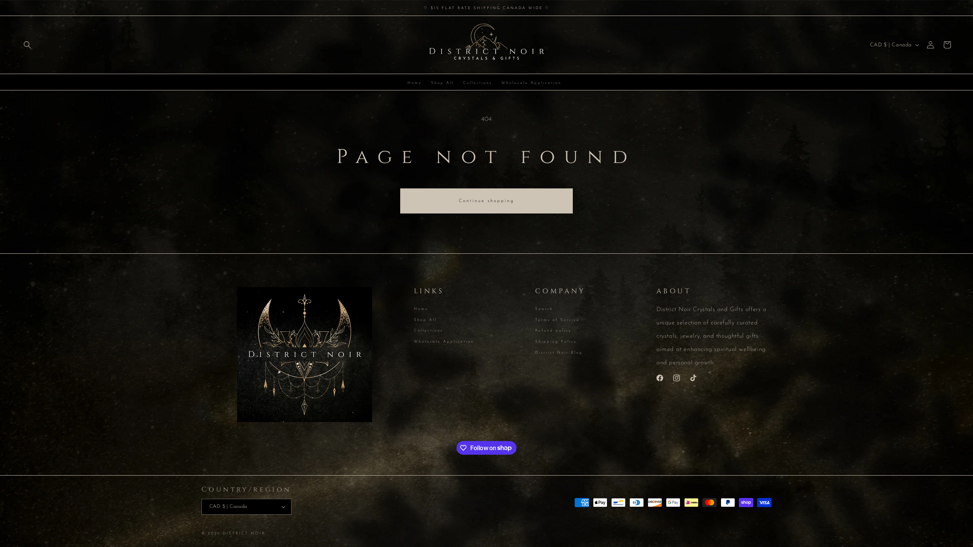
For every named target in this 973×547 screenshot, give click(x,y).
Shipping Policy (556, 342)
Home (421, 309)
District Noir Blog (559, 353)
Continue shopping (486, 201)
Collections (428, 331)
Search (544, 309)
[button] (27, 44)
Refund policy (553, 331)
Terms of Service (557, 320)
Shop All (425, 320)
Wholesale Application (444, 342)
